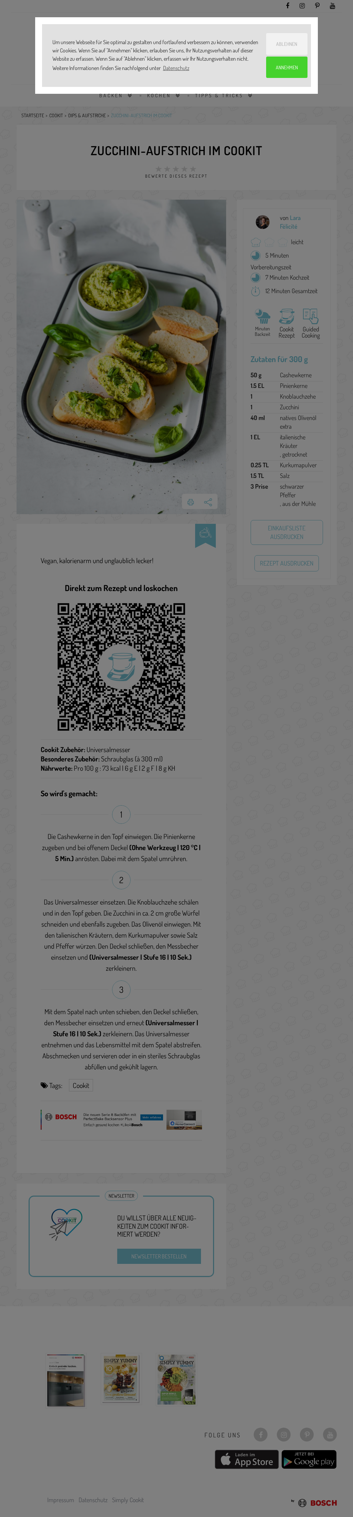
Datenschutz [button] (176, 67)
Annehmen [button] (287, 67)
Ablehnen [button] (286, 44)
